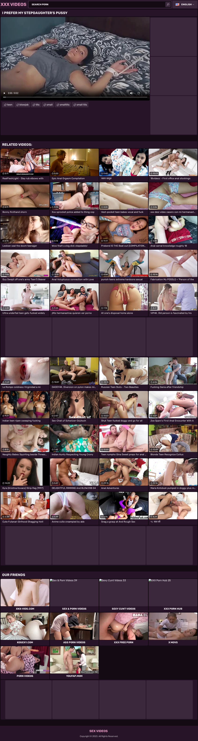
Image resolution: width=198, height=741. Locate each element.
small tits (82, 104)
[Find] (168, 4)
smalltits (64, 104)
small (50, 104)
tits (37, 104)
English (186, 4)
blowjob (24, 104)
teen (9, 104)
